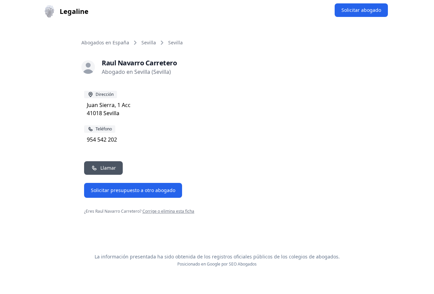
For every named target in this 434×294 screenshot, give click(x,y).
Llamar (108, 168)
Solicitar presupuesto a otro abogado (133, 190)
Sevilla (148, 42)
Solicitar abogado (361, 10)
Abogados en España (105, 42)
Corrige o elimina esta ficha (168, 211)
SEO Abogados (243, 264)
